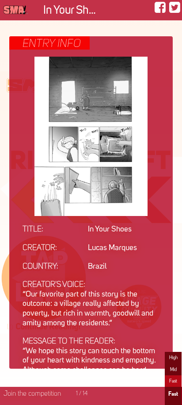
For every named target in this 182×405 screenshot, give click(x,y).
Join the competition (32, 393)
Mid (173, 369)
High (173, 357)
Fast (173, 381)
